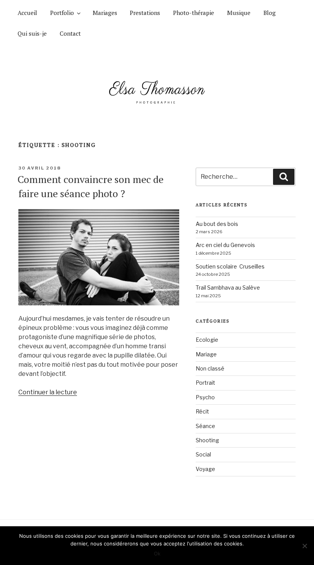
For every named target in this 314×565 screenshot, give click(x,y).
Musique (238, 12)
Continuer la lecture (47, 392)
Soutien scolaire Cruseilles (230, 266)
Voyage (205, 469)
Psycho (205, 397)
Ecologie (207, 339)
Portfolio (62, 12)
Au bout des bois (217, 224)
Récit (202, 411)
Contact (70, 33)
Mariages (105, 12)
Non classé (210, 368)
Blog (269, 12)
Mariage (206, 354)
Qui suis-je (32, 33)
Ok (157, 553)
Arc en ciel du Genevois (225, 245)
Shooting (207, 440)
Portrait (205, 382)
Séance (205, 426)
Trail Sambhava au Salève (228, 287)
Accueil (27, 12)
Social (203, 454)
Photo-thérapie (193, 12)
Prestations (145, 12)
